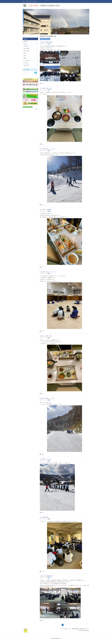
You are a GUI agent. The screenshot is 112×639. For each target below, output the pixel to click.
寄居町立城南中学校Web (30, 1)
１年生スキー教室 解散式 (46, 42)
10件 (48, 39)
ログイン (87, 1)
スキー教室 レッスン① (45, 459)
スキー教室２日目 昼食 (45, 88)
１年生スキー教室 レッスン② (47, 398)
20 (43, 83)
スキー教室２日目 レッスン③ (47, 149)
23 (43, 512)
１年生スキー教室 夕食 (45, 336)
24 (43, 454)
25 (43, 571)
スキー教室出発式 (44, 517)
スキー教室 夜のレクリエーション (48, 272)
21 (43, 144)
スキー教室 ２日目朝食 (45, 209)
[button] (28, 21)
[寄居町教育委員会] (30, 84)
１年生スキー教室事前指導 (46, 576)
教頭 (50, 43)
